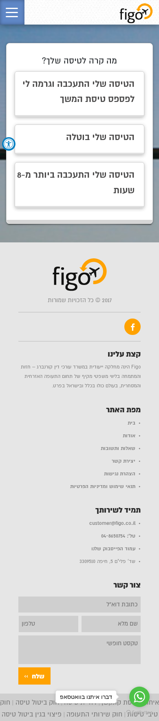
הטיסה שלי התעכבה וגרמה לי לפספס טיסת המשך (78, 91)
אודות (129, 435)
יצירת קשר (123, 461)
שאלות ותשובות (118, 448)
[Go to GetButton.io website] (139, 712)
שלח (38, 676)
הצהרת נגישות (119, 473)
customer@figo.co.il (112, 523)
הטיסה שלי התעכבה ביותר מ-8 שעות (76, 182)
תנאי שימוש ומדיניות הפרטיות (102, 486)
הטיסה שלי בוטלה (100, 137)
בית (131, 423)
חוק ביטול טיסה (36, 702)
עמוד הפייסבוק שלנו (113, 548)
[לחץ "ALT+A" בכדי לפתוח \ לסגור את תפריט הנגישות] (8, 144)
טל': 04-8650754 (118, 536)
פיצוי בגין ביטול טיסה (32, 714)
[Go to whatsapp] (139, 697)
